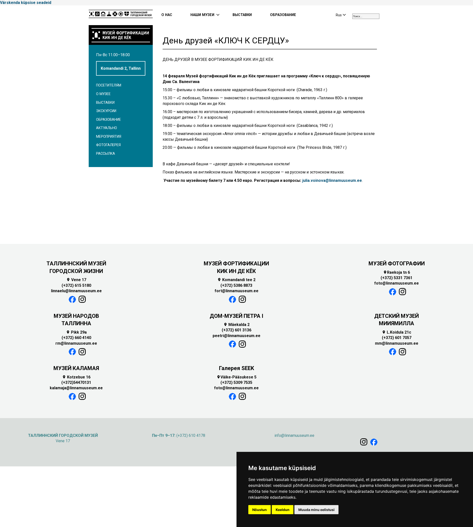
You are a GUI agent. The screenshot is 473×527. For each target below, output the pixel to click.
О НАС (166, 15)
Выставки (105, 103)
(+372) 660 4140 (76, 337)
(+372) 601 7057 (396, 337)
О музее (103, 94)
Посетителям (108, 85)
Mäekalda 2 (236, 324)
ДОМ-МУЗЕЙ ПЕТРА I (236, 316)
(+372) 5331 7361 (396, 277)
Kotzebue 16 (76, 377)
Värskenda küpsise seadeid (25, 2)
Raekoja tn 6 (396, 272)
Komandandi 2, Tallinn (121, 68)
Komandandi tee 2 (236, 279)
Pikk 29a (76, 332)
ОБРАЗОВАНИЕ (283, 15)
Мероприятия (108, 137)
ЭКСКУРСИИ (106, 111)
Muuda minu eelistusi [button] (316, 510)
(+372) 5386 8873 (236, 285)
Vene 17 (76, 279)
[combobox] (365, 16)
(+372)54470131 (76, 382)
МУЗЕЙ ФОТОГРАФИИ (397, 263)
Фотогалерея (108, 145)
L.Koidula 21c (396, 332)
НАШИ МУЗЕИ (202, 15)
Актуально (106, 128)
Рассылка (105, 154)
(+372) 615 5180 (76, 285)
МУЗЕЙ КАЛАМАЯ (76, 368)
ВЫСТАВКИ (242, 15)
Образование (108, 120)
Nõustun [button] (259, 510)
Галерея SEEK (236, 368)
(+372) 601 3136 (236, 330)
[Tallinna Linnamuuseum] (121, 15)
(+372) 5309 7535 (236, 382)
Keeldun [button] (282, 510)
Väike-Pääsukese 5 (236, 377)
